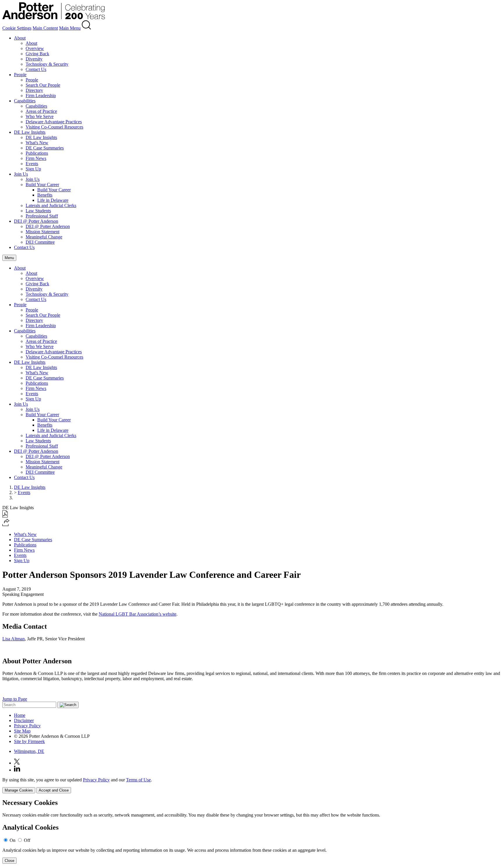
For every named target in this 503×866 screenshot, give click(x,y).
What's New (37, 142)
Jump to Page (14, 698)
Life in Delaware (52, 200)
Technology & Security (47, 64)
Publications (37, 153)
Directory (34, 90)
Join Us (21, 174)
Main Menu (70, 28)
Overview (35, 48)
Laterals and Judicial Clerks (51, 205)
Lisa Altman (13, 638)
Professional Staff (42, 215)
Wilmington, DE (29, 751)
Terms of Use (138, 779)
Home (19, 715)
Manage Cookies (19, 790)
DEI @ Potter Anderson (36, 221)
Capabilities (25, 100)
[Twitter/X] (17, 762)
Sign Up (33, 168)
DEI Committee (40, 242)
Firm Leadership (41, 95)
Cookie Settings (16, 28)
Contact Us (36, 69)
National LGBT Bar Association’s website (137, 614)
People (20, 74)
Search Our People (43, 85)
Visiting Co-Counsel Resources (54, 126)
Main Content (45, 28)
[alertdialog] (251, 831)
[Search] (86, 28)
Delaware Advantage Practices (54, 121)
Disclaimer (24, 720)
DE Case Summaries (45, 147)
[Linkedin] (17, 769)
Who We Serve (40, 116)
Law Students (38, 210)
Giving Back (37, 53)
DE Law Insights (29, 132)
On (12, 840)
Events (32, 163)
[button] (6, 524)
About (20, 37)
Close (9, 860)
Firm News (36, 158)
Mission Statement (42, 231)
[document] (251, 831)
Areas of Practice (41, 111)
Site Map (22, 730)
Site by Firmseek (29, 741)
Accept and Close (54, 790)
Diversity (34, 58)
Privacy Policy (27, 725)
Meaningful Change (44, 236)
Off (27, 840)
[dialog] (251, 785)
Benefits (44, 195)
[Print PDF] (5, 516)
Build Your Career (42, 184)
